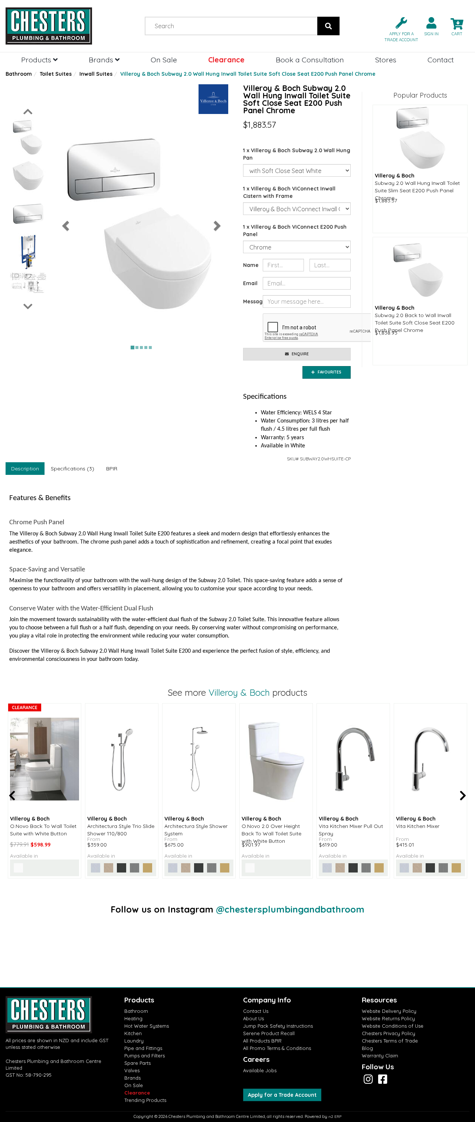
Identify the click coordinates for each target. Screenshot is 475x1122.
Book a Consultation (310, 59)
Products (37, 59)
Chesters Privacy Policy (388, 1033)
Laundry (134, 1041)
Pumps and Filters (144, 1056)
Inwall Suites (95, 74)
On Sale (164, 59)
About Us (253, 1018)
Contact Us (255, 1011)
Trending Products (145, 1100)
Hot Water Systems (146, 1026)
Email (250, 283)
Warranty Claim (380, 1056)
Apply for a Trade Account (282, 1095)
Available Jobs (259, 1070)
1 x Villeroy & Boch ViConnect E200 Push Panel (295, 231)
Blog (367, 1048)
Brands (102, 59)
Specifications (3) (72, 468)
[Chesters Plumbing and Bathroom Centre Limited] (59, 26)
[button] (398, 29)
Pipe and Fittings (143, 1048)
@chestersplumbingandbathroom (290, 909)
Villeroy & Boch (239, 692)
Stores (385, 59)
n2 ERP (334, 1116)
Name (250, 265)
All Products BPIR (262, 1041)
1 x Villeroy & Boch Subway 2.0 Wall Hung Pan (296, 154)
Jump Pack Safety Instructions (278, 1026)
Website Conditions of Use (392, 1026)
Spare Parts (137, 1063)
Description (25, 468)
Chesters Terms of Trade (390, 1041)
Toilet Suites (56, 74)
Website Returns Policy (388, 1018)
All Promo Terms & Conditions (277, 1048)
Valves (132, 1070)
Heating (133, 1018)
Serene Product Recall (269, 1033)
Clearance (226, 59)
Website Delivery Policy (389, 1011)
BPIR (111, 468)
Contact (441, 59)
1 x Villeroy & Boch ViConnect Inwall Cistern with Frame (289, 192)
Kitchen (133, 1033)
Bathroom (19, 74)
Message (250, 301)
